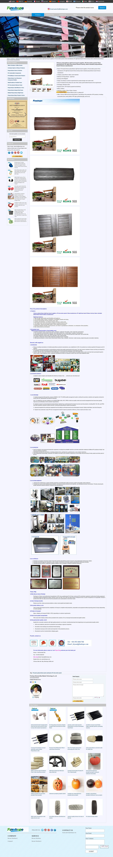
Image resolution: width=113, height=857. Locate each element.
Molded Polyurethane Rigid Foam (23, 58)
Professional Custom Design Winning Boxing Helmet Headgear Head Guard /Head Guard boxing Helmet (21, 165)
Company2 (10, 841)
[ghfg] (15, 152)
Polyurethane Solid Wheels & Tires (16, 87)
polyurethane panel (41, 672)
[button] (111, 37)
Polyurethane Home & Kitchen (15, 70)
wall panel (49, 672)
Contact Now (17, 156)
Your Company (89, 838)
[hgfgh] (9, 152)
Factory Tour (50, 15)
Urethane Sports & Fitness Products (16, 68)
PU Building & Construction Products (16, 75)
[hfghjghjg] (21, 152)
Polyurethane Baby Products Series (16, 95)
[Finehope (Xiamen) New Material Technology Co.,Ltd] (18, 7)
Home (13, 15)
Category (13, 58)
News (75, 15)
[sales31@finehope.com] (33, 682)
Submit (91, 851)
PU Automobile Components (14, 73)
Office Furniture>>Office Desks (15, 65)
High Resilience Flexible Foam (15, 82)
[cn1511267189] (35, 682)
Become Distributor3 (12, 838)
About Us (25, 15)
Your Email (88, 833)
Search (102, 8)
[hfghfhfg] (18, 152)
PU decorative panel (57, 672)
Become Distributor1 (36, 841)
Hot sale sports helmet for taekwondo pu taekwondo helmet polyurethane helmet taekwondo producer (20, 189)
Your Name (88, 828)
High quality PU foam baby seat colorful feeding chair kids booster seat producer (21, 220)
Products (38, 15)
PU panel (35, 672)
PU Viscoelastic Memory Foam (15, 85)
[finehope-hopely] (31, 682)
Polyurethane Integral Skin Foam (15, 90)
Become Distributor (36, 838)
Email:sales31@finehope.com (59, 9)
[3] (56, 36)
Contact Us (62, 15)
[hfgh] (12, 152)
